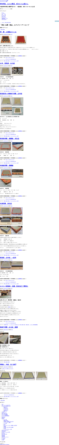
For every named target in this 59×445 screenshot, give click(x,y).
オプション (4, 416)
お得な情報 (4, 431)
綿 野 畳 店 (20, 360)
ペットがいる (11, 324)
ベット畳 (5, 423)
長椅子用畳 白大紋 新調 (9, 327)
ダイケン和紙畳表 (5, 414)
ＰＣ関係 (3, 438)
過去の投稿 (2, 29)
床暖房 (5, 426)
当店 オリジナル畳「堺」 (6, 405)
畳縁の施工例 (6, 420)
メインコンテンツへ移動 (4, 0)
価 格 (4, 14)
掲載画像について (5, 18)
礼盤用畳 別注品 (6, 203)
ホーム (3, 12)
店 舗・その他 (4, 412)
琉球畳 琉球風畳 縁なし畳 (8, 421)
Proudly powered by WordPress (4, 444)
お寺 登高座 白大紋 (7, 63)
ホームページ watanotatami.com (9, 394)
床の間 (5, 428)
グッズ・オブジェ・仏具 (14, 60)
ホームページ (4, 17)
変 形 (4, 424)
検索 (0, 8)
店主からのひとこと (5, 430)
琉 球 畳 (4, 15)
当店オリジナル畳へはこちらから (9, 57)
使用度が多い (6, 324)
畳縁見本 (3, 417)
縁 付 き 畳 (3, 16)
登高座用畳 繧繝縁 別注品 (9, 138)
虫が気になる (16, 324)
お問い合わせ (4, 19)
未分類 (3, 439)
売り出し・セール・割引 (6, 432)
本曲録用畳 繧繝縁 (6, 165)
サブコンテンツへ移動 (3, 1)
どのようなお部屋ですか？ (6, 406)
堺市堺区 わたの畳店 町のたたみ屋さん (14, 4)
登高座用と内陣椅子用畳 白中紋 (11, 93)
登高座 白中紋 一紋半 (8, 257)
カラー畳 (5, 419)
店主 (11, 34)
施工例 (3, 418)
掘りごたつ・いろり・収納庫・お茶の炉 (10, 425)
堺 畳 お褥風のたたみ (8, 32)
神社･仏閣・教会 (7, 60)
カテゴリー (4, 13)
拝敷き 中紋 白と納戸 (8, 364)
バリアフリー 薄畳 (7, 422)
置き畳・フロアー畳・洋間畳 (8, 427)
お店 (2, 404)
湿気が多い (28, 324)
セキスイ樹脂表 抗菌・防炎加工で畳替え (14, 286)
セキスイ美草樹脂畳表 (34, 324)
